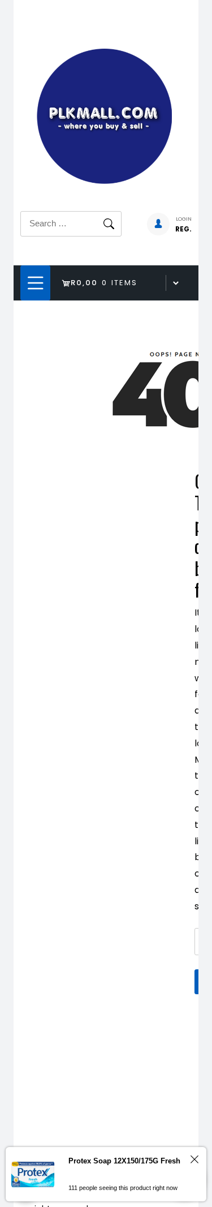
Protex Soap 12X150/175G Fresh (124, 1161)
